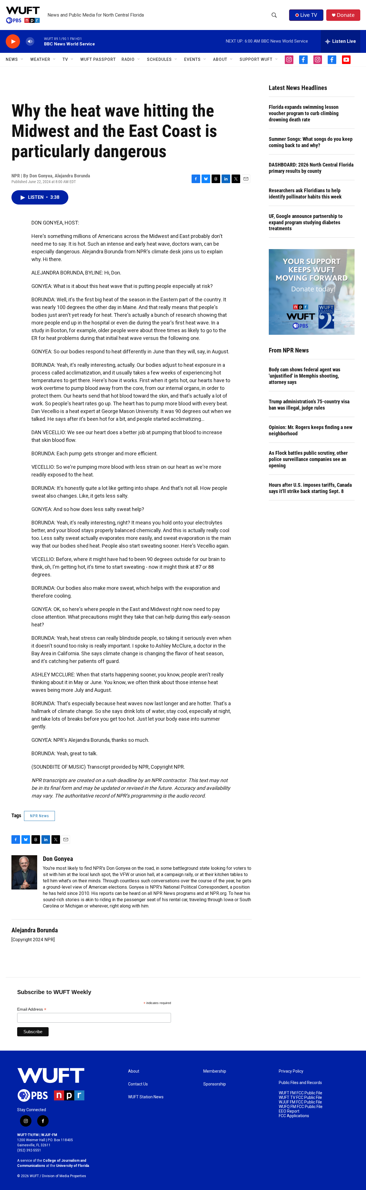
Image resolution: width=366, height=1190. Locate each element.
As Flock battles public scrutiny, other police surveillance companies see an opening (308, 459)
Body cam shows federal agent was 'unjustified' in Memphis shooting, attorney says (304, 375)
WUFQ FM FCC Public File (301, 1107)
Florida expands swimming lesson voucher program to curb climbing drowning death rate (304, 113)
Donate (346, 15)
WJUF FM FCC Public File (300, 1102)
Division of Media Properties (64, 1176)
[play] (12, 41)
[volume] (30, 41)
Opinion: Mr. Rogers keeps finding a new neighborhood (310, 430)
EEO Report (289, 1111)
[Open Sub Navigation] (22, 59)
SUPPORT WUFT (256, 59)
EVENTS (192, 59)
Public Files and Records (300, 1083)
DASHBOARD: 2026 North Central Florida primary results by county (311, 168)
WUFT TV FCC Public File (300, 1097)
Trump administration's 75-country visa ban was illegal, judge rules (309, 404)
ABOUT (220, 59)
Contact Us (138, 1084)
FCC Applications (294, 1116)
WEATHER (40, 59)
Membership (214, 1071)
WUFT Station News (146, 1097)
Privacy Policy (291, 1071)
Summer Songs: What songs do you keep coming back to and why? (311, 142)
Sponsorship (214, 1084)
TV (65, 59)
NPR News (39, 816)
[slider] (39, 41)
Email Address (31, 1009)
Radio (128, 59)
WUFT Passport (98, 59)
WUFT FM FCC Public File (300, 1093)
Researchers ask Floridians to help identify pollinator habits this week (305, 193)
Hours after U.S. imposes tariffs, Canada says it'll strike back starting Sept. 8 (310, 488)
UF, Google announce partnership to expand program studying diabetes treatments (306, 222)
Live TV (308, 14)
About (133, 1071)
